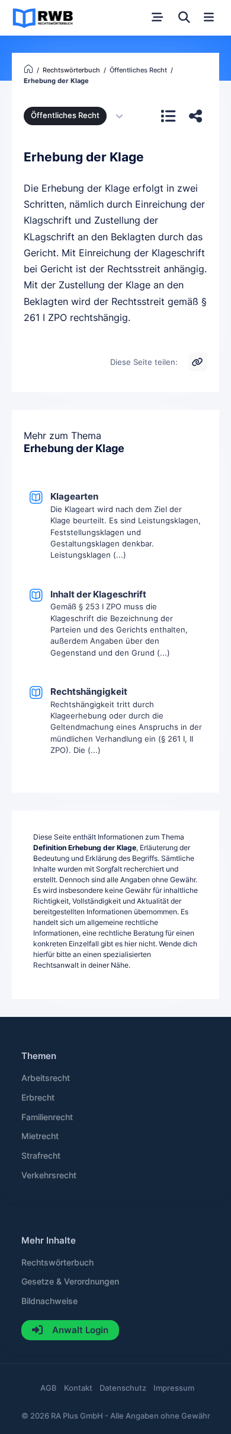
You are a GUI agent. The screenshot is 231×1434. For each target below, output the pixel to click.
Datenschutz (123, 1388)
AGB (48, 1388)
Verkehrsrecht (48, 1175)
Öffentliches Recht (65, 115)
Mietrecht (40, 1136)
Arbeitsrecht (45, 1078)
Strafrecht (40, 1155)
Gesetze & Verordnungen (70, 1281)
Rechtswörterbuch (57, 1262)
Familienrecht (47, 1117)
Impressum (173, 1388)
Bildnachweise (49, 1301)
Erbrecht (37, 1097)
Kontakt (78, 1388)
